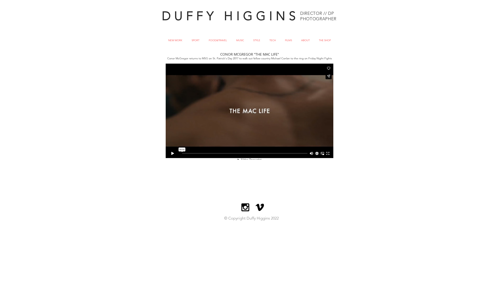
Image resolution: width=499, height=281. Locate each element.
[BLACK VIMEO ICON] (259, 207)
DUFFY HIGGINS (230, 16)
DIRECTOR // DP (317, 13)
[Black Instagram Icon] (245, 207)
